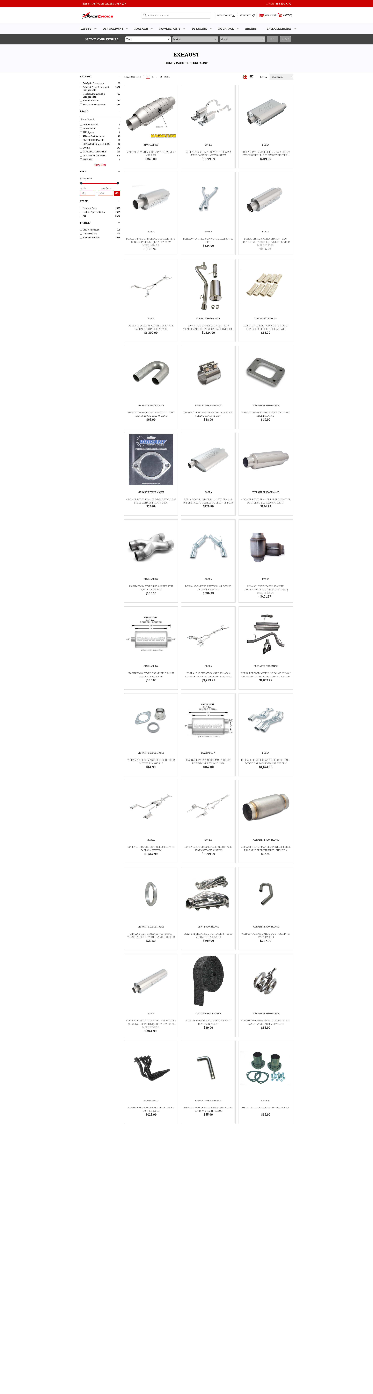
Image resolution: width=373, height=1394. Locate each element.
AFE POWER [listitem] (89, 128)
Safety (86, 28)
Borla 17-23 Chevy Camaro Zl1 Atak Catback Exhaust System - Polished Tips (208, 676)
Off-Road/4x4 (113, 28)
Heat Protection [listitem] (91, 100)
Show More (100, 164)
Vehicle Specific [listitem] (91, 229)
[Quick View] (172, 91)
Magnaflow (151, 144)
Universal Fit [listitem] (90, 233)
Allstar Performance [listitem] (93, 136)
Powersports (170, 28)
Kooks (265, 579)
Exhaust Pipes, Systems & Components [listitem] (96, 88)
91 (161, 77)
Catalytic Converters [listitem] (93, 83)
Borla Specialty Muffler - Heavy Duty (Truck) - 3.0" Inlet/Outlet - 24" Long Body (151, 1024)
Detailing (199, 28)
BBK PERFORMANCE (208, 926)
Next (166, 77)
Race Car (141, 28)
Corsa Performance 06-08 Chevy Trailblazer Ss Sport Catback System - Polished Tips (208, 329)
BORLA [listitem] (86, 147)
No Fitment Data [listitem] (91, 237)
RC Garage (226, 28)
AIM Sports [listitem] (88, 132)
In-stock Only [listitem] (90, 208)
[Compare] (172, 106)
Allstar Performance (208, 1013)
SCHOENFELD (151, 1100)
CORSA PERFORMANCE (208, 318)
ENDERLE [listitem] (88, 159)
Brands (251, 28)
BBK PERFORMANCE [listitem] (93, 140)
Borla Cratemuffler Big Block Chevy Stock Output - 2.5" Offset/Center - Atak (266, 155)
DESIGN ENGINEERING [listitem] (94, 155)
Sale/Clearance (279, 28)
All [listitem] (84, 215)
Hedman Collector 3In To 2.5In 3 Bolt (265, 1107)
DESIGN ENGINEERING (265, 318)
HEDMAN (266, 1100)
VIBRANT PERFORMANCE (151, 405)
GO (117, 193)
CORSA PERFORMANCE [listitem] (95, 151)
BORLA (208, 144)
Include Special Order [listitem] (94, 212)
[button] (266, 15)
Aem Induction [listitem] (90, 124)
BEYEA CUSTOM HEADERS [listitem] (96, 144)
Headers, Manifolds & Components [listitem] (94, 95)
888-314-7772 (283, 3)
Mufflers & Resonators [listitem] (94, 104)
